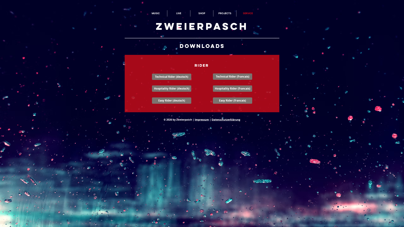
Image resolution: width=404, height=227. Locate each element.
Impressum (202, 119)
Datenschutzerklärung (226, 119)
